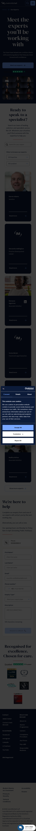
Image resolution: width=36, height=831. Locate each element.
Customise (17, 434)
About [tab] (29, 394)
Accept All (18, 427)
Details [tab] (18, 394)
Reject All (18, 440)
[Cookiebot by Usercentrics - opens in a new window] (25, 388)
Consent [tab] (7, 394)
